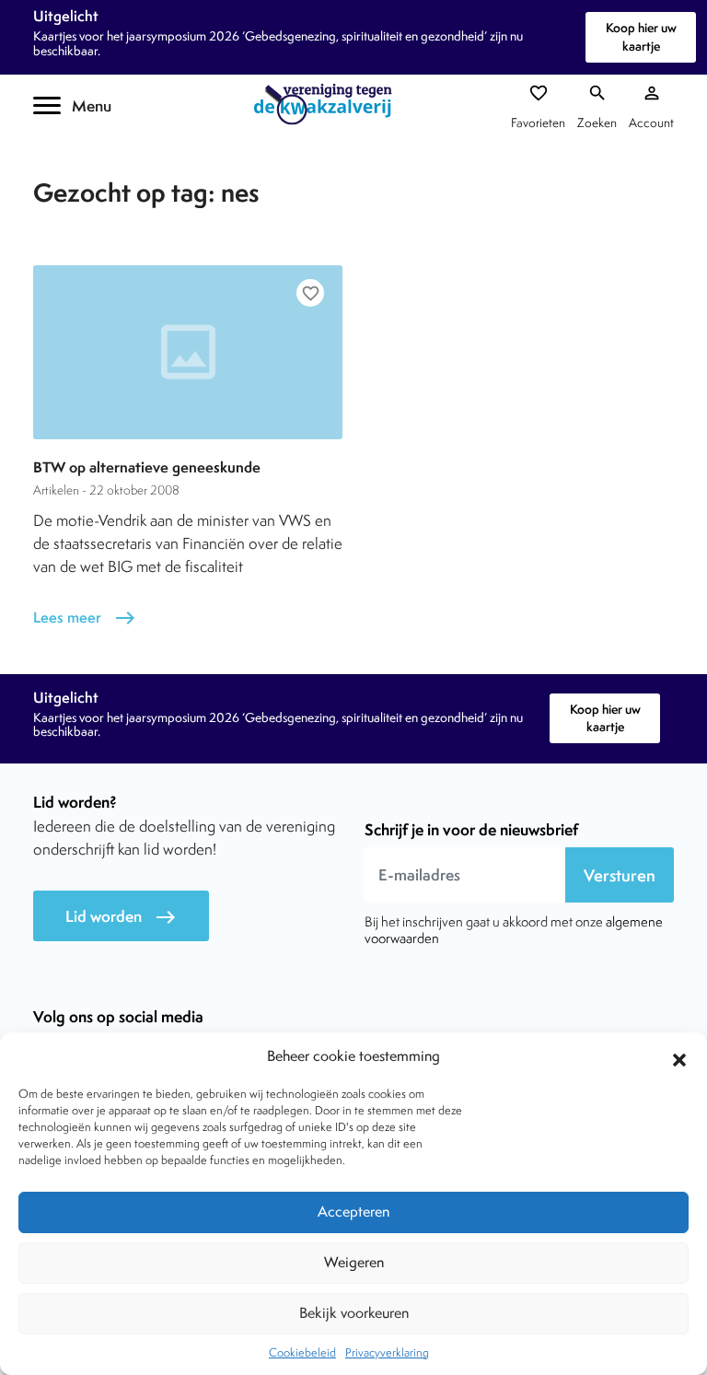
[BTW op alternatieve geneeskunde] (187, 352)
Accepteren (353, 1211)
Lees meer (84, 617)
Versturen (619, 875)
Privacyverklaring (387, 1352)
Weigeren (354, 1262)
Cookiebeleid (302, 1352)
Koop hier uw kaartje (641, 36)
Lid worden (121, 916)
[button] (679, 1057)
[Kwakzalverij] (327, 104)
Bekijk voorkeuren (354, 1313)
